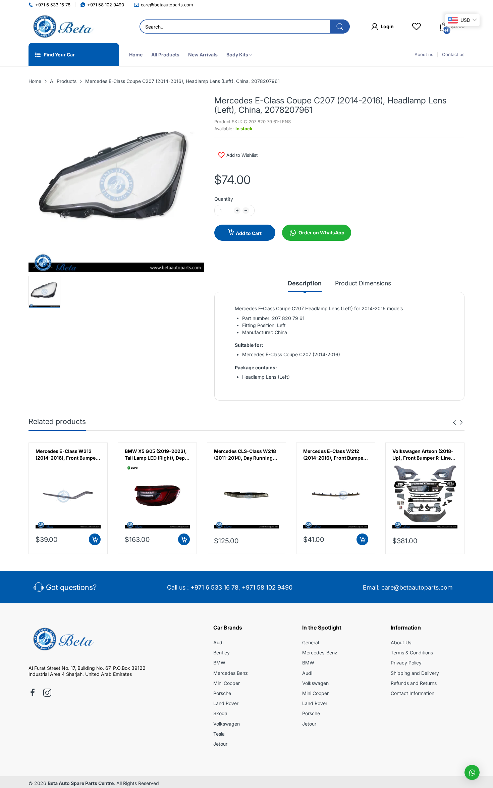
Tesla (219, 734)
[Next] (454, 422)
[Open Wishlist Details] (416, 26)
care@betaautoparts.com (417, 587)
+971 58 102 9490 (267, 587)
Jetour (220, 744)
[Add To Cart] (95, 539)
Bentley (221, 652)
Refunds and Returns (414, 683)
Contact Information (412, 693)
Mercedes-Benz (319, 652)
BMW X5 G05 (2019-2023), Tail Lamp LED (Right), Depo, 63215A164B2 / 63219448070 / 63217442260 (157, 454)
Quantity (223, 199)
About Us (401, 642)
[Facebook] (33, 693)
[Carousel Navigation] (457, 422)
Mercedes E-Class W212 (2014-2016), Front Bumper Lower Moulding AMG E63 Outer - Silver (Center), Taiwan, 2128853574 (334, 454)
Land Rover (225, 703)
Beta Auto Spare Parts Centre (81, 783)
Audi (218, 642)
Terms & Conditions (412, 652)
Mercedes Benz (230, 673)
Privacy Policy (406, 662)
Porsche (222, 693)
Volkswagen (226, 724)
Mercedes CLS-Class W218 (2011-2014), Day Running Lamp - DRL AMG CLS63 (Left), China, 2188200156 (245, 454)
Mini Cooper (226, 683)
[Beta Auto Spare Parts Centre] (62, 26)
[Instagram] (47, 693)
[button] (472, 772)
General (310, 642)
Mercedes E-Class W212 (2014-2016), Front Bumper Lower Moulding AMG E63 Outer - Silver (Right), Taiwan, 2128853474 (67, 454)
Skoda (220, 713)
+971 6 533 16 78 (214, 587)
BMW (219, 662)
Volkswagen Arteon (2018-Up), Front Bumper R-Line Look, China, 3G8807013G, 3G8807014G (423, 454)
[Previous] (461, 422)
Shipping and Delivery (415, 673)
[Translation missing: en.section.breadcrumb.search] (340, 26)
